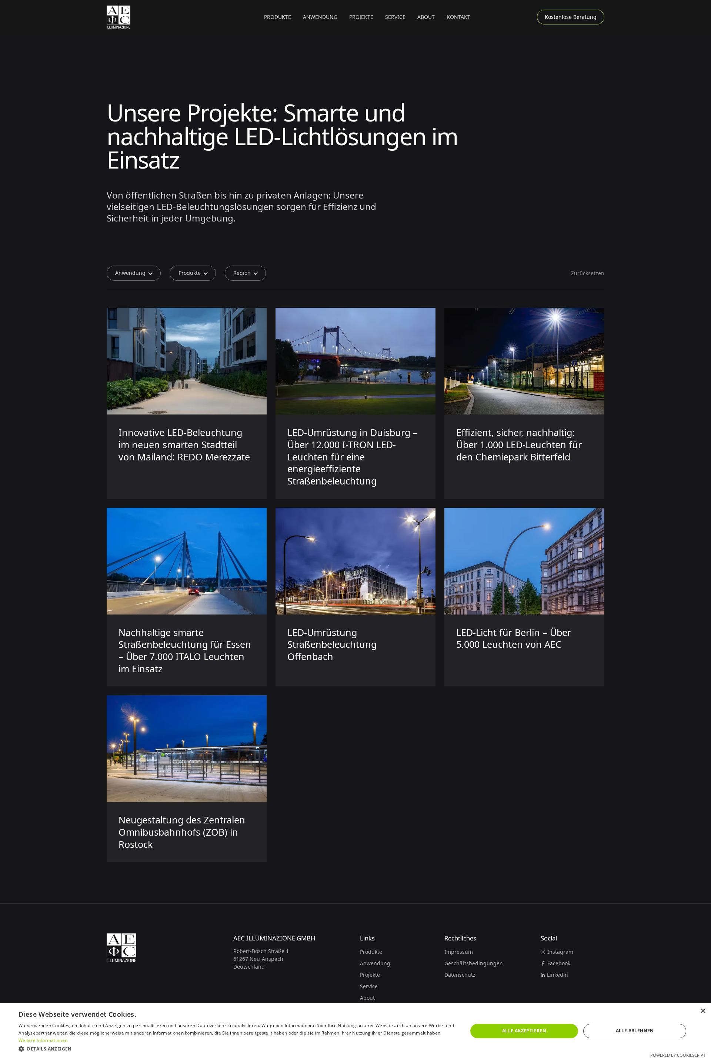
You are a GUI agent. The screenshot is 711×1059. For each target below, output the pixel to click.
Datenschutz (459, 974)
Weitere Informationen (43, 1040)
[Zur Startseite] (118, 17)
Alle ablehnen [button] (635, 1031)
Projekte (361, 16)
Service (395, 16)
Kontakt (458, 16)
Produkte (371, 951)
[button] (277, 17)
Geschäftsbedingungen (473, 963)
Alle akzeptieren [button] (524, 1031)
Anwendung (375, 963)
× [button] (702, 1011)
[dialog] (355, 1031)
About (426, 16)
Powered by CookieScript (677, 1055)
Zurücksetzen (587, 273)
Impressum (458, 951)
